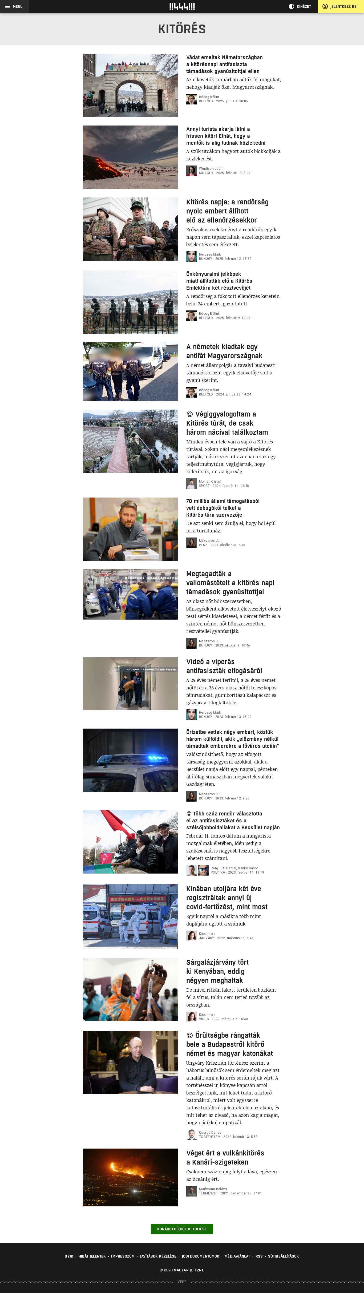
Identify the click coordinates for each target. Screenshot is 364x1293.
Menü (18, 6)
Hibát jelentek (92, 1256)
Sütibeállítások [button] (283, 1256)
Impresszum (123, 1256)
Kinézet (304, 6)
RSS (259, 1256)
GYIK (69, 1256)
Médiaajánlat (237, 1256)
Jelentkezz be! (344, 6)
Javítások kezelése (158, 1256)
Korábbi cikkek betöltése (182, 1229)
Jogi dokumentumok (201, 1256)
